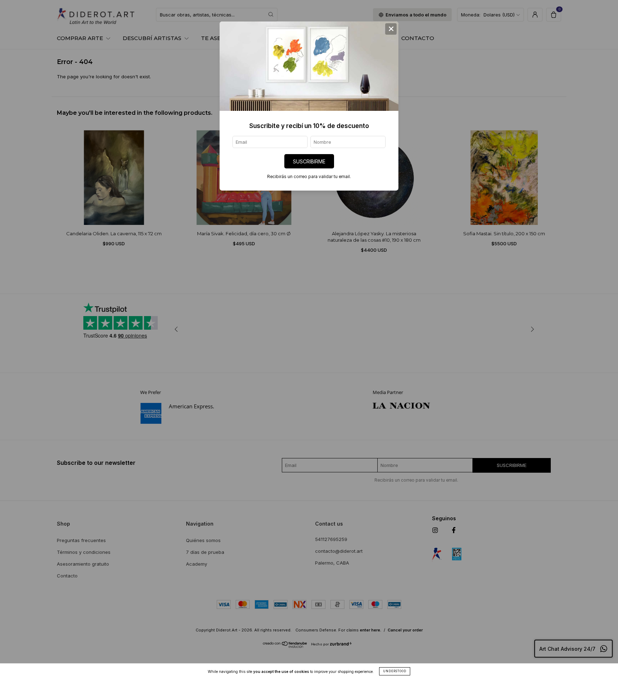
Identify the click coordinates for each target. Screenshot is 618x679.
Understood (394, 671)
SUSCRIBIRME (309, 161)
